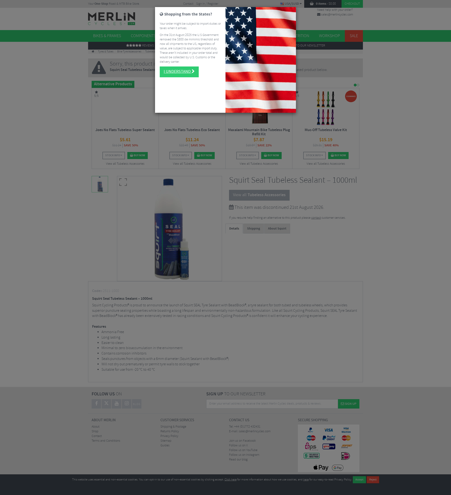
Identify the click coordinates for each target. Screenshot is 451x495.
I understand (178, 71)
